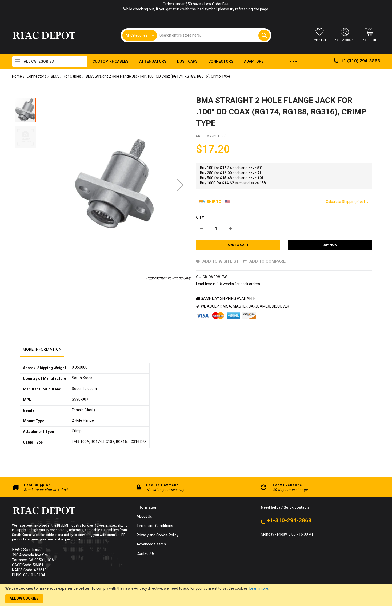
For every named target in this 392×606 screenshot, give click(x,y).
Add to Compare (267, 261)
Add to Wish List (220, 261)
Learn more (258, 588)
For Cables (72, 76)
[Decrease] (201, 228)
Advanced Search (151, 544)
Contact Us (146, 553)
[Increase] (230, 228)
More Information (42, 349)
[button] (180, 184)
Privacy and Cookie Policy (157, 535)
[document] (196, 594)
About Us (144, 516)
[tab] (42, 351)
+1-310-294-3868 (289, 520)
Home (17, 76)
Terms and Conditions (155, 526)
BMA (55, 76)
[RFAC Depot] (44, 35)
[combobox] (213, 35)
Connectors (36, 76)
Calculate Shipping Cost (345, 202)
